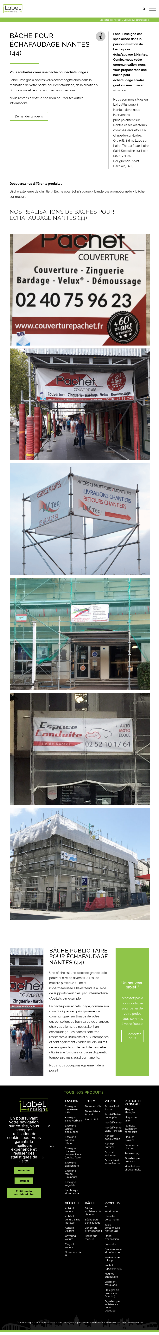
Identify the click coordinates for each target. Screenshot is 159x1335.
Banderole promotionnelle (113, 191)
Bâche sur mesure (91, 1237)
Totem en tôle (93, 1106)
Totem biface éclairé (92, 1113)
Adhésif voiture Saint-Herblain (73, 1219)
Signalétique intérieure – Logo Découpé (112, 1306)
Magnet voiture (69, 1246)
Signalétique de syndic (132, 1160)
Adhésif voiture (69, 1210)
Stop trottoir (92, 1119)
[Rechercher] (142, 9)
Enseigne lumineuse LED (71, 1109)
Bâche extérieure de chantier (30, 191)
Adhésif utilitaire (69, 1229)
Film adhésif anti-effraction (113, 1162)
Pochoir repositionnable (113, 1267)
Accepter (24, 1170)
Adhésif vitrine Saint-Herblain (113, 1129)
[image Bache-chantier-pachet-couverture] (81, 291)
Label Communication (132, 1322)
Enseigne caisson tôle (72, 1164)
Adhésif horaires (109, 1145)
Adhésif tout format (112, 1108)
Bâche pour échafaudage (72, 191)
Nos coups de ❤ (73, 1254)
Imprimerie (111, 1211)
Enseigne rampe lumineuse (71, 1173)
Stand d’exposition (112, 1237)
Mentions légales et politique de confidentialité (80, 1322)
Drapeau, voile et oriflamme (113, 1251)
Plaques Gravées (129, 1138)
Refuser (24, 1180)
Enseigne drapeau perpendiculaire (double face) (73, 1153)
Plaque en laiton (131, 1119)
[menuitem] (142, 9)
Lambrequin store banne (72, 1192)
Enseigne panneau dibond (70, 1140)
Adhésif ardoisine (110, 1154)
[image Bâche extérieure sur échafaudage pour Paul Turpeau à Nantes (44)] (81, 635)
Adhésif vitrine (113, 1122)
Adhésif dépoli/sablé (112, 1137)
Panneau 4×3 (132, 1153)
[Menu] (150, 9)
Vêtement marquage (111, 1283)
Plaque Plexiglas (130, 1111)
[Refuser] (43, 1157)
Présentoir (111, 1244)
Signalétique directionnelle (133, 1168)
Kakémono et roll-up (112, 1259)
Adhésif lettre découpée (113, 1116)
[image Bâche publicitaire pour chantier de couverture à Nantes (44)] (81, 405)
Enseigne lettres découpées (71, 1128)
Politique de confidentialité (24, 1193)
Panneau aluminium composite (131, 1128)
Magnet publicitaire (111, 1275)
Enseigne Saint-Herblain (73, 1119)
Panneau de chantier (132, 1147)
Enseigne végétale (70, 1184)
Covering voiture (70, 1237)
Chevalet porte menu (112, 1218)
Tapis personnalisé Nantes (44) (112, 1227)
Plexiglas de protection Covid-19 (112, 1293)
